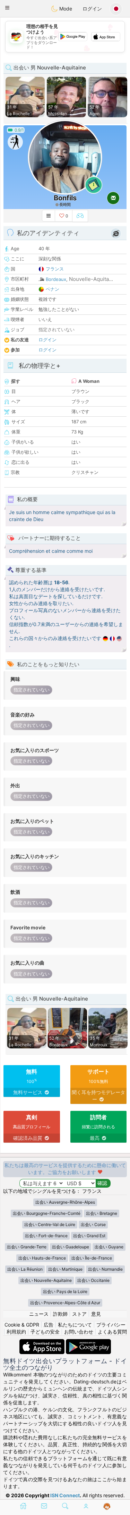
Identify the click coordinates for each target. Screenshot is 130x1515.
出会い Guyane (109, 1246)
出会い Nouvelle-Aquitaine (46, 1280)
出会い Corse (93, 1224)
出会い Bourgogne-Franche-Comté (46, 1213)
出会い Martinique (65, 1269)
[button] (7, 7)
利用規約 (16, 1332)
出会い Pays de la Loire (65, 1291)
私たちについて (75, 1325)
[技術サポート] (106, 1507)
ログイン (92, 9)
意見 (96, 1314)
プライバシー (110, 1325)
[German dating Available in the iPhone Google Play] (88, 1342)
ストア (79, 1314)
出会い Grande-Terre (26, 1246)
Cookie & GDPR (22, 1325)
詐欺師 (60, 1314)
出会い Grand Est (89, 1235)
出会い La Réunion (25, 1269)
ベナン (52, 289)
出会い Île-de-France (91, 1258)
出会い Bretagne (101, 1213)
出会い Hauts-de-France (42, 1258)
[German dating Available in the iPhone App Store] (42, 1342)
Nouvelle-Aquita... (91, 279)
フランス (55, 269)
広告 (48, 1325)
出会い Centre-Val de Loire (49, 1224)
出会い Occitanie (93, 1280)
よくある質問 (112, 1332)
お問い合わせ (78, 1332)
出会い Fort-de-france (46, 1235)
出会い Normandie (105, 1269)
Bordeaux (56, 279)
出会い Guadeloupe (70, 1246)
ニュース (39, 1314)
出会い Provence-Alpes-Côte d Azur (65, 1302)
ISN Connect (65, 1495)
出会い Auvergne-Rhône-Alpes (65, 1202)
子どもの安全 (45, 1332)
